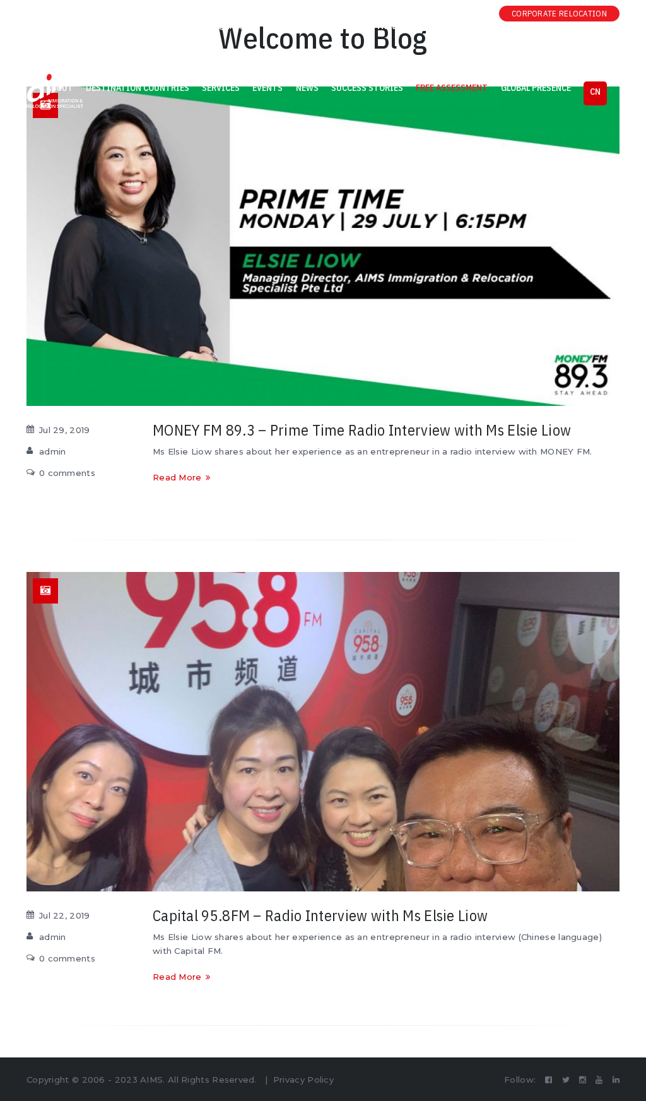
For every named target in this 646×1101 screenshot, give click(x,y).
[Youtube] (453, 13)
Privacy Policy (303, 1079)
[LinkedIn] (471, 13)
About (59, 87)
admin (52, 451)
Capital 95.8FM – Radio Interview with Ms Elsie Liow (320, 915)
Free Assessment (452, 87)
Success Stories (367, 87)
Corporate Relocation (559, 13)
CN (595, 91)
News (307, 87)
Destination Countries (137, 87)
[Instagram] (434, 13)
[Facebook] (397, 13)
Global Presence (536, 87)
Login (46, 26)
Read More (177, 477)
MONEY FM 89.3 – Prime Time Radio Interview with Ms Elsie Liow (362, 430)
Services (221, 87)
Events (267, 87)
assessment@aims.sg (212, 26)
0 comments (67, 473)
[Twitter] (416, 13)
